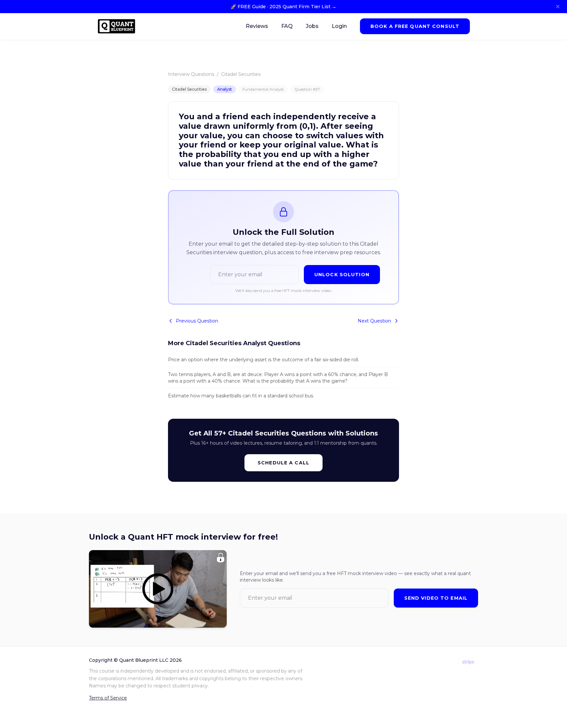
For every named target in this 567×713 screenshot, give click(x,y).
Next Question (374, 321)
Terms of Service (108, 698)
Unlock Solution (341, 275)
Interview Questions (191, 74)
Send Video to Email (436, 598)
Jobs (312, 26)
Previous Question (197, 321)
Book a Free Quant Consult (414, 26)
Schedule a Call (283, 463)
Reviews (257, 26)
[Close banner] (558, 7)
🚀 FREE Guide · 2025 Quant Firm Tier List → (283, 7)
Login (339, 26)
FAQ (287, 26)
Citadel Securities (241, 74)
